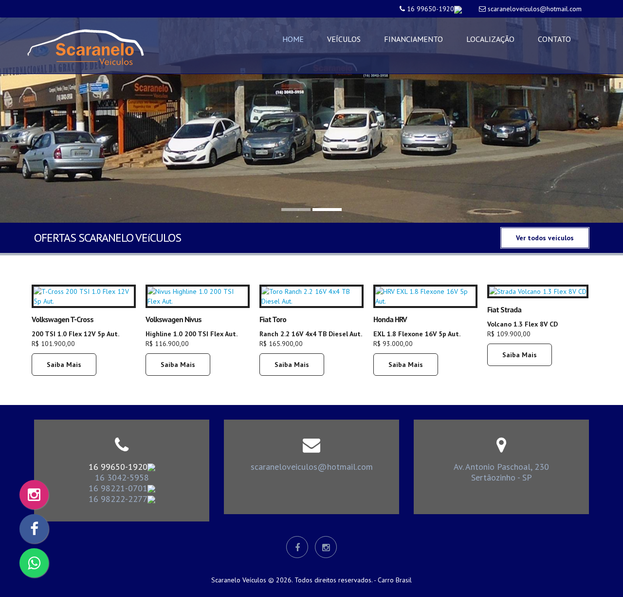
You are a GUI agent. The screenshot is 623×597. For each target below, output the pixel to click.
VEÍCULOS (344, 39)
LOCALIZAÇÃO (490, 39)
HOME (293, 39)
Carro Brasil (395, 580)
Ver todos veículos (545, 237)
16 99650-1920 (430, 8)
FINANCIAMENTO (413, 39)
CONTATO (554, 39)
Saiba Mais (64, 364)
